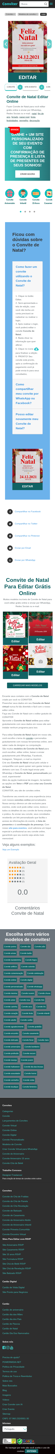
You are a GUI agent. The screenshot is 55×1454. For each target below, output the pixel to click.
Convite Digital (9, 1135)
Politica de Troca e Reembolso (17, 1376)
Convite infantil (43, 1013)
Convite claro (43, 1040)
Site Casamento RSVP (13, 1249)
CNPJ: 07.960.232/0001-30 (15, 1418)
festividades (12, 120)
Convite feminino (30, 1087)
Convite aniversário (12, 1047)
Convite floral (27, 1040)
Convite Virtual (9, 1125)
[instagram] (7, 1348)
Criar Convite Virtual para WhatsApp (19, 1149)
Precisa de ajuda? (11, 1357)
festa (33, 117)
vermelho (23, 120)
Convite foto (39, 1000)
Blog (4, 1390)
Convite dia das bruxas (33, 1067)
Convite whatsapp (34, 987)
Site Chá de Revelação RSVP (16, 1268)
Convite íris (41, 1007)
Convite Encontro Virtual (14, 1234)
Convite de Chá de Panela (15, 1201)
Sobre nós (7, 1342)
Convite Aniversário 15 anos (15, 1158)
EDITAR (28, 77)
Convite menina (10, 993)
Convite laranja (10, 1060)
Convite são (25, 947)
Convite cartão (26, 1020)
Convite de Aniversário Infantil (16, 1225)
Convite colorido (28, 967)
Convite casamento (31, 1033)
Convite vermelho (11, 1080)
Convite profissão (11, 1053)
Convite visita (28, 1080)
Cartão (5, 1304)
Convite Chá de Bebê (12, 1163)
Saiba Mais (15, 626)
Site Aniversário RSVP (13, 1245)
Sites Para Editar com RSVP (16, 1239)
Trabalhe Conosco (12, 1170)
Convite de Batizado (12, 1210)
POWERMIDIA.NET (11, 1362)
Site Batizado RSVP (11, 1273)
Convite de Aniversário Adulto (16, 1220)
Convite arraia (10, 953)
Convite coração (11, 1013)
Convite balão (26, 953)
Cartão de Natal (10, 1328)
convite (29, 738)
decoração (34, 120)
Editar (15, 641)
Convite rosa (25, 1000)
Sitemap (6, 1414)
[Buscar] (45, 4)
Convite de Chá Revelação (15, 1206)
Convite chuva (44, 993)
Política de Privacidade (13, 1367)
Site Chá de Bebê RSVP (14, 1264)
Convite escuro (29, 1053)
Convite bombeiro (32, 1047)
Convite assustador (12, 1073)
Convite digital (26, 980)
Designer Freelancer (21, 1177)
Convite (11, 87)
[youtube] (11, 1348)
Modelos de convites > (28, 14)
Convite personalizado (13, 987)
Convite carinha (10, 1007)
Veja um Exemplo (10, 849)
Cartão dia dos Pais (11, 1319)
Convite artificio (10, 967)
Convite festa (27, 1013)
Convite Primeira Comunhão (16, 1229)
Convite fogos (31, 960)
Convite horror (30, 1073)
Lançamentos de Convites (15, 1120)
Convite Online (9, 1130)
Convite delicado (11, 1040)
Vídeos (5, 1399)
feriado (14, 117)
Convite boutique (11, 1087)
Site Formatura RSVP (12, 1259)
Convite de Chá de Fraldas (15, 1196)
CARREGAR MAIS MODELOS (27, 685)
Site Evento (31, 87)
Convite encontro (11, 1033)
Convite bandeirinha (12, 960)
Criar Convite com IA (12, 1404)
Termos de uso (9, 1371)
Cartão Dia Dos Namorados (15, 1333)
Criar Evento (8, 1409)
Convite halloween (12, 1067)
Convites (7, 1105)
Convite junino (10, 947)
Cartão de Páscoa (11, 1324)
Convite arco (27, 1007)
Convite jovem (27, 1060)
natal (34, 113)
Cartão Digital (9, 1281)
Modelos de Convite (12, 1144)
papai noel (24, 117)
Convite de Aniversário (13, 1154)
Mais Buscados (9, 1385)
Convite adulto (10, 1020)
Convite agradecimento (14, 1027)
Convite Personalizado (13, 1139)
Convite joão (40, 947)
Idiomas (6, 1423)
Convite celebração (35, 973)
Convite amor (9, 1000)
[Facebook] (4, 1348)
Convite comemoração (13, 973)
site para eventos (18, 828)
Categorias (7, 1111)
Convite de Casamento (13, 1215)
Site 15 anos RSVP (11, 1254)
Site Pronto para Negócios (15, 1292)
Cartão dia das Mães (12, 1314)
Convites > (10, 14)
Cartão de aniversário (12, 1309)
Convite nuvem (28, 993)
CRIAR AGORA (27, 174)
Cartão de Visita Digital (13, 1287)
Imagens (6, 1395)
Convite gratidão (35, 1027)
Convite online (10, 980)
